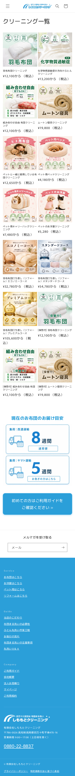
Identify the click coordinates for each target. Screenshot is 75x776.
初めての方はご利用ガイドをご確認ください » (37, 504)
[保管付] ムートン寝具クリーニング (55, 388)
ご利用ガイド (12, 671)
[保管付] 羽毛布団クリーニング (55, 330)
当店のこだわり (13, 617)
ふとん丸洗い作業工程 (17, 630)
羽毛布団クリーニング (15, 70)
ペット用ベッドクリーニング (53, 174)
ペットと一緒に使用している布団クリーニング (20, 176)
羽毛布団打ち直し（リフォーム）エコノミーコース (18, 280)
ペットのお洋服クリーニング (53, 226)
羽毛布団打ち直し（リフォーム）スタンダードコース (53, 280)
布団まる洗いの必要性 (17, 624)
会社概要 (9, 677)
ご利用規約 (10, 695)
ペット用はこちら (14, 589)
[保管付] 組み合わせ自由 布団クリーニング (19, 388)
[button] (7, 6)
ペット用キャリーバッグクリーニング (20, 228)
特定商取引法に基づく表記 (44, 771)
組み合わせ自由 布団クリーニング (19, 124)
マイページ (10, 689)
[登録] (63, 547)
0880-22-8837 (19, 746)
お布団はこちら (13, 577)
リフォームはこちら (15, 595)
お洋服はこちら (13, 583)
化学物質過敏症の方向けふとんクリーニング (55, 72)
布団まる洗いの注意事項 (18, 642)
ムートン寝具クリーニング (52, 122)
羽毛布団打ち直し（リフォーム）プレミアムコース (18, 331)
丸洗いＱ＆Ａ (11, 648)
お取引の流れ (12, 636)
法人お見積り (12, 683)
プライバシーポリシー (16, 771)
